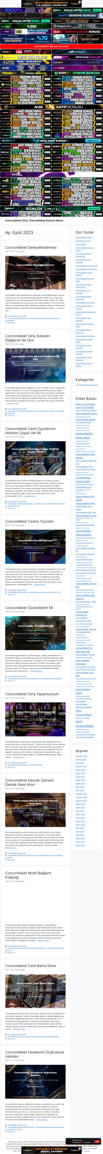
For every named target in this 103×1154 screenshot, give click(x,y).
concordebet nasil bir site (13, 1129)
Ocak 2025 (80, 777)
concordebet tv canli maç (84, 645)
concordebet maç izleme (86, 573)
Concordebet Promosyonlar (17, 316)
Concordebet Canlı (84, 466)
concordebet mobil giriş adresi (83, 578)
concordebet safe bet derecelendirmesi (42, 318)
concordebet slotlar (81, 635)
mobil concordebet (82, 729)
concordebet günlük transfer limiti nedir (21, 1127)
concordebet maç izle (86, 570)
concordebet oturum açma (85, 590)
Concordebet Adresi (84, 237)
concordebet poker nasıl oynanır (84, 608)
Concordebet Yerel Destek (86, 269)
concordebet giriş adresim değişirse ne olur (22, 411)
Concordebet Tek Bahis (85, 336)
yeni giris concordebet (85, 737)
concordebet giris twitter (84, 508)
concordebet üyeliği (82, 696)
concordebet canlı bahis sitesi (31, 1036)
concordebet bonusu (81, 448)
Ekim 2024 (80, 787)
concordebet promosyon (82, 613)
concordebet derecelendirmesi (18, 318)
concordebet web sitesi (84, 657)
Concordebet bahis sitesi (84, 435)
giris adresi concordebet (81, 703)
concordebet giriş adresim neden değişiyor (84, 519)
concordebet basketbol (82, 441)
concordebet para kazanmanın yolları (85, 592)
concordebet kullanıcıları (84, 565)
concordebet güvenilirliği (84, 543)
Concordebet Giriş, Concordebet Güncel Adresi (34, 220)
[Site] (25, 78)
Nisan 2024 (80, 808)
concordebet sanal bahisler (83, 626)
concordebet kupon (80, 567)
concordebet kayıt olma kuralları (84, 562)
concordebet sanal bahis (84, 624)
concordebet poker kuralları (83, 604)
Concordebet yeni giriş (85, 674)
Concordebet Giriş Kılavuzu (87, 266)
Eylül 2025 (80, 763)
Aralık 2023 (80, 821)
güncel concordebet (83, 718)
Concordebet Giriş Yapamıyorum (32, 694)
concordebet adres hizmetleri (83, 416)
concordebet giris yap (86, 512)
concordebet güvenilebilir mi (30, 678)
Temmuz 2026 (81, 756)
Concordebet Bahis (83, 422)
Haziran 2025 (81, 766)
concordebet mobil (80, 575)
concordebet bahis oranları (82, 427)
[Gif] (51, 106)
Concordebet (81, 244)
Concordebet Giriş (83, 241)
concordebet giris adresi (85, 498)
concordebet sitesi (83, 632)
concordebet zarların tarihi (82, 681)
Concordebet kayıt (84, 559)
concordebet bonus (82, 443)
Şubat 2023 (80, 838)
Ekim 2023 (80, 828)
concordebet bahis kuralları (83, 425)
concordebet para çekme (86, 602)
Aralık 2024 (80, 780)
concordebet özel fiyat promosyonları (85, 686)
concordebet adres (14, 1036)
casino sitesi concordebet (86, 410)
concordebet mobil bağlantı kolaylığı (33, 948)
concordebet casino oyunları (17, 592)
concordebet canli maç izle (86, 462)
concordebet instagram (85, 554)
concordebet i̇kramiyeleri (50, 1036)
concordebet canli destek (85, 456)
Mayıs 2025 (80, 770)
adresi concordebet (85, 404)
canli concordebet (85, 407)
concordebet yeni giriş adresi (86, 679)
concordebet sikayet (46, 855)
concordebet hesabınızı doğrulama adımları (49, 1127)
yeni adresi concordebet (86, 734)
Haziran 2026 (81, 760)
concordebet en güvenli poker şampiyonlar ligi (83, 490)
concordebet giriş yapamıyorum (18, 765)
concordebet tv (81, 642)
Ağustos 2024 (81, 794)
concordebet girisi (14, 506)
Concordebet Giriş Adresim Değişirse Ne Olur (27, 338)
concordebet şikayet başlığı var (50, 678)
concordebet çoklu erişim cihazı (84, 684)
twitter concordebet (82, 732)
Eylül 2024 (80, 790)
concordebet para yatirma (46, 411)
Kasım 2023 (80, 825)
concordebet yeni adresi (86, 669)
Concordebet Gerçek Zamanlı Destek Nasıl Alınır (29, 782)
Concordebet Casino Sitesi (83, 479)
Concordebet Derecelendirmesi (31, 247)
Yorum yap (11, 322)
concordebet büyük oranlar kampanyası (86, 451)
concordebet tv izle (54, 592)
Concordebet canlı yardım (84, 475)
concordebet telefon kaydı (82, 637)
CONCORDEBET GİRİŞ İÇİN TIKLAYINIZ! (51, 46)
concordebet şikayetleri (84, 699)
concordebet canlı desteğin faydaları (20, 503)
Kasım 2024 (80, 784)
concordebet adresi (85, 419)
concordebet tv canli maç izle (84, 650)
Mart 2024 (80, 811)
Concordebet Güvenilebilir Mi (29, 608)
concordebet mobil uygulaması (83, 581)
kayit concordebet (84, 724)
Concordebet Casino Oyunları (29, 521)
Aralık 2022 (80, 845)
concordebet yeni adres (85, 667)
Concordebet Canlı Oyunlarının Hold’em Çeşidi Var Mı (30, 431)
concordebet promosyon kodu (83, 619)
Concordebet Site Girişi (85, 303)
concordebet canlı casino (82, 472)
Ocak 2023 (80, 842)
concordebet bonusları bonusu (83, 446)
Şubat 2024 (80, 814)
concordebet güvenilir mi (82, 545)
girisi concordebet (36, 765)
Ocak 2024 (80, 818)
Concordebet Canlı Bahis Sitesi (30, 966)
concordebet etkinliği (81, 493)
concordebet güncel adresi (84, 532)
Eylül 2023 (80, 832)
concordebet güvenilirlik (82, 540)
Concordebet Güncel (85, 525)
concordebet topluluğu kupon (83, 640)
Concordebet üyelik (83, 691)
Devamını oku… (13, 403)
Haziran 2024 (81, 801)
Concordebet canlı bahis (86, 469)
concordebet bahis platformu (83, 430)
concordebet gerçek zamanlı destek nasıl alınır (23, 855)
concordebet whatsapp (82, 662)
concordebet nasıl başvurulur (37, 592)
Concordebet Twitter (85, 654)
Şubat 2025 (80, 773)
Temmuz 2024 (81, 797)
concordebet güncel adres (82, 528)
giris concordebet (84, 707)
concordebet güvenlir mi (85, 549)
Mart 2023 (80, 835)
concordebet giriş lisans (82, 522)
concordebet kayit (14, 948)
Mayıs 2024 (80, 804)
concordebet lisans (91, 567)
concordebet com (84, 487)
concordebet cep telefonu (85, 484)
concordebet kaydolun (81, 557)
